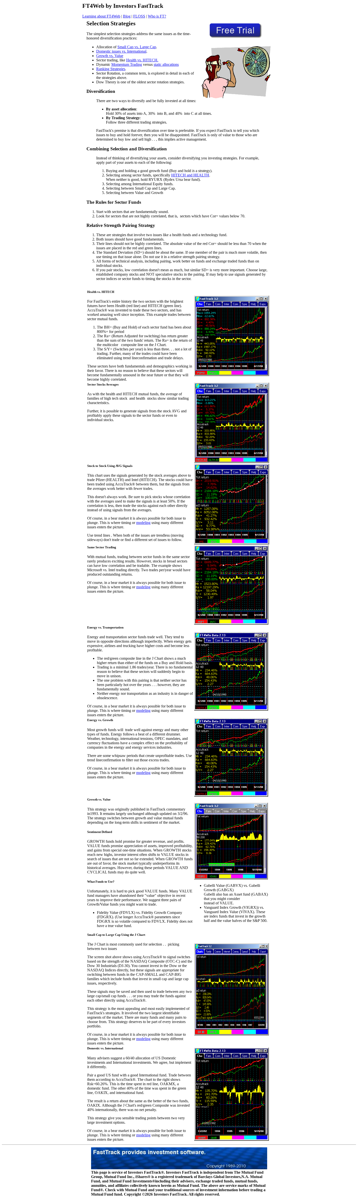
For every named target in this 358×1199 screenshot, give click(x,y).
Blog (127, 16)
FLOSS (139, 16)
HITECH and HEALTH (190, 175)
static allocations (166, 64)
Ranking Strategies (110, 69)
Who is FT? (157, 16)
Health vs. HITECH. (142, 60)
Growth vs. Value (109, 56)
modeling (143, 523)
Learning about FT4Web (101, 16)
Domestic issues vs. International (121, 51)
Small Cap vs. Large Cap (136, 47)
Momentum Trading (126, 64)
